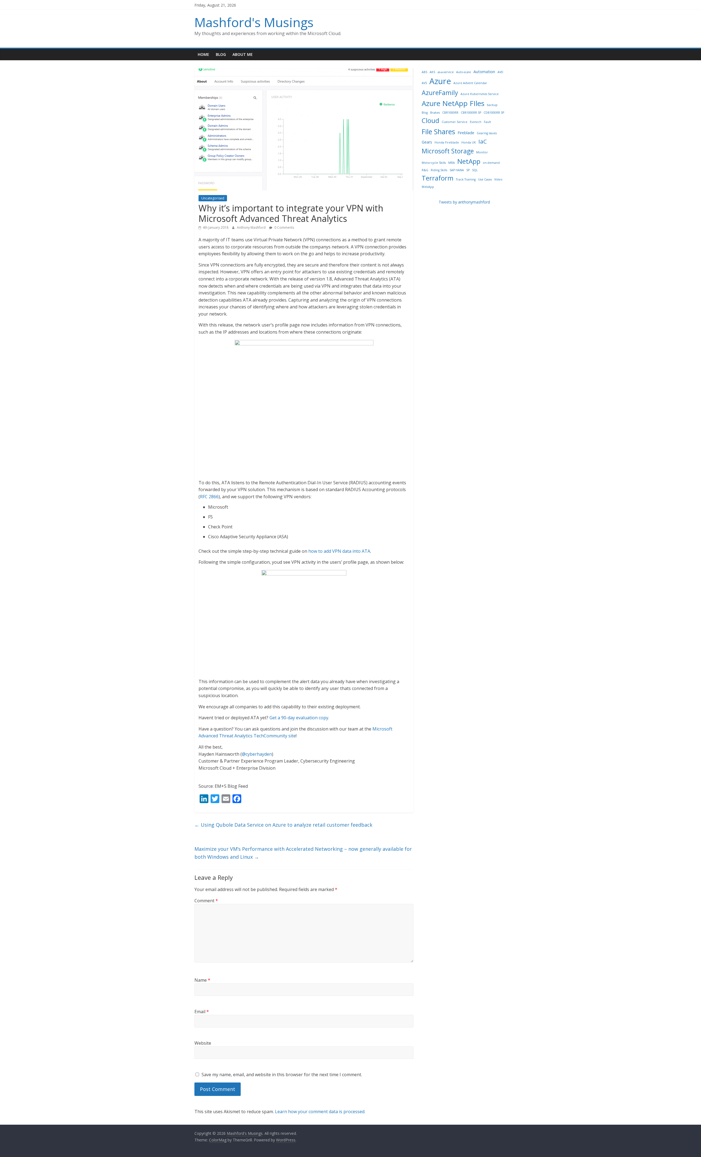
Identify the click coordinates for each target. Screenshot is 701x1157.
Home (203, 54)
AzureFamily (440, 92)
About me (242, 54)
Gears (427, 142)
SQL (475, 170)
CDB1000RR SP (494, 112)
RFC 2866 (209, 497)
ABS (424, 72)
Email (201, 1012)
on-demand (491, 163)
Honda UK (468, 142)
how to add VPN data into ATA (339, 551)
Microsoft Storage (448, 151)
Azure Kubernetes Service (480, 94)
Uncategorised (212, 198)
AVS (424, 83)
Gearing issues (487, 133)
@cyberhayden (257, 754)
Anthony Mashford (251, 227)
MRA (451, 163)
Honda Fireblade (447, 142)
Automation (484, 71)
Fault (487, 122)
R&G (425, 170)
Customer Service (454, 122)
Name (202, 980)
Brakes (435, 112)
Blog (221, 54)
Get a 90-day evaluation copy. (299, 718)
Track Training (466, 179)
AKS (432, 72)
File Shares (438, 131)
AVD (500, 72)
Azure (440, 81)
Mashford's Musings (254, 22)
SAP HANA (457, 170)
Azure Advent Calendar (470, 83)
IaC (482, 141)
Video (498, 179)
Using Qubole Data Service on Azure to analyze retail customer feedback (283, 824)
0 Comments (284, 227)
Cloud (430, 120)
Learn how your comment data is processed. (320, 1112)
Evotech (475, 122)
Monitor (482, 152)
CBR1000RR (450, 112)
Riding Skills (439, 170)
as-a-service (446, 72)
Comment (206, 901)
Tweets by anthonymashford (464, 202)
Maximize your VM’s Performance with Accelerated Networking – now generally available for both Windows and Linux (303, 853)
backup (492, 105)
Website (202, 1043)
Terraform (437, 177)
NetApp (468, 161)
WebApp (428, 187)
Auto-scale (463, 72)
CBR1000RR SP (471, 112)
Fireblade (466, 132)
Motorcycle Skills (434, 163)
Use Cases (485, 179)
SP (468, 170)
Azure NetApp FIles (453, 103)
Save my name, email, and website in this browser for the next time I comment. (282, 1075)
